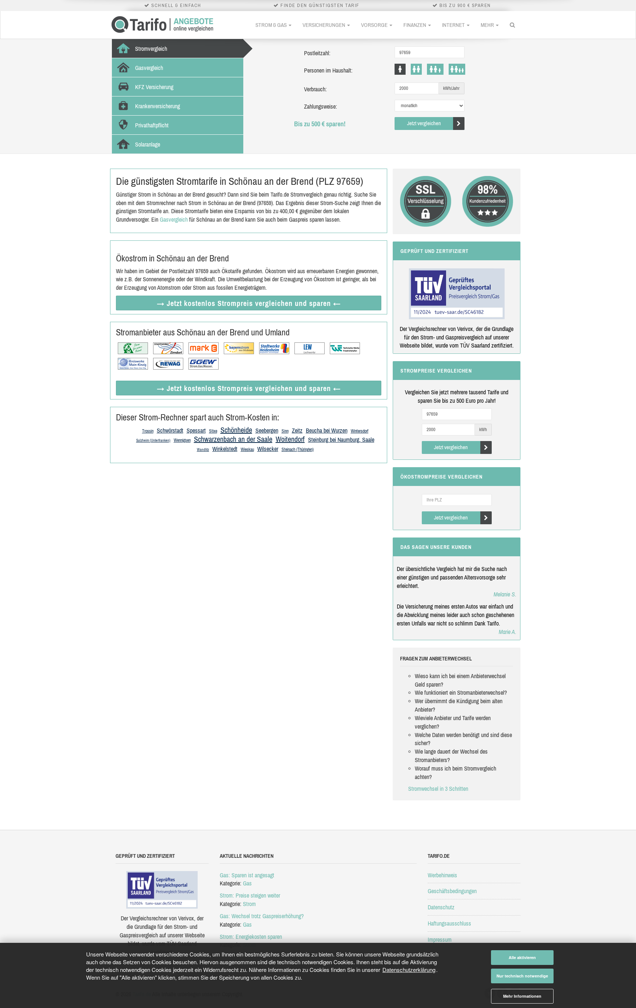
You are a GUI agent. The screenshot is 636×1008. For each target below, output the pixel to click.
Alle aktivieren (522, 957)
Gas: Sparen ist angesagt (247, 875)
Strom (249, 903)
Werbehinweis (442, 875)
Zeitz (297, 430)
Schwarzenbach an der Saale (233, 439)
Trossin (147, 431)
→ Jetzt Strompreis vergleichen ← (249, 303)
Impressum (440, 939)
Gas (247, 883)
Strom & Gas (271, 25)
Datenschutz (441, 907)
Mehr (488, 25)
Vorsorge (375, 25)
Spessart (196, 430)
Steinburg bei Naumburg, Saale (341, 439)
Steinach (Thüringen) (298, 449)
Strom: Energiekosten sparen (251, 936)
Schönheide (236, 430)
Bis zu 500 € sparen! (320, 124)
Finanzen (415, 25)
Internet (454, 25)
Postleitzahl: (317, 53)
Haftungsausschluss (449, 923)
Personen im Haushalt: (328, 70)
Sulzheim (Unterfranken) (153, 440)
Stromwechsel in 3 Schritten (438, 788)
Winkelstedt (224, 448)
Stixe (213, 431)
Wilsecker (267, 448)
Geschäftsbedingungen (452, 891)
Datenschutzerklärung (408, 969)
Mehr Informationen (522, 996)
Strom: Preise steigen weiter (250, 895)
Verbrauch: (315, 89)
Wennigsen (182, 440)
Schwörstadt (170, 430)
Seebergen (266, 430)
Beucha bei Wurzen (326, 430)
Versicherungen (324, 25)
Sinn (285, 431)
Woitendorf (290, 439)
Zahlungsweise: (320, 106)
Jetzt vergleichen (424, 123)
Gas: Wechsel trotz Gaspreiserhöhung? (262, 916)
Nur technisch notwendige (522, 976)
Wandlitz (203, 450)
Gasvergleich (174, 219)
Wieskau (247, 449)
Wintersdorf (359, 431)
